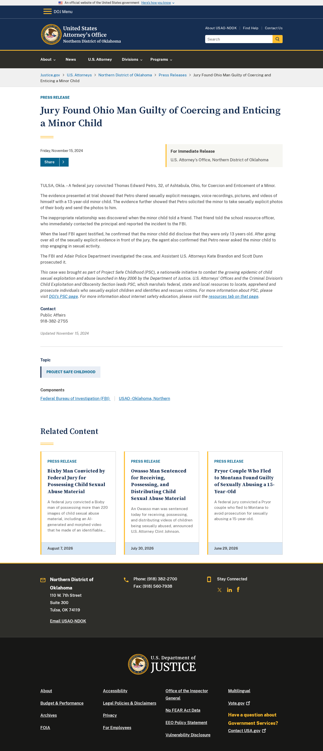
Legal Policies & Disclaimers (129, 703)
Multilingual (239, 691)
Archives (48, 715)
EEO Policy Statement (186, 722)
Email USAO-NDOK (68, 621)
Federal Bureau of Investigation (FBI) (75, 398)
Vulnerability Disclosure (188, 735)
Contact (244, 730)
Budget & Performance (62, 703)
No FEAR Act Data (183, 710)
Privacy (110, 715)
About (46, 691)
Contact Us (274, 28)
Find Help (251, 28)
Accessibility (115, 691)
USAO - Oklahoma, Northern (144, 398)
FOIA (45, 727)
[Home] (81, 44)
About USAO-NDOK (221, 28)
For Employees (117, 727)
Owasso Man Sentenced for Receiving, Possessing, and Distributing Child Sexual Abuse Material (158, 485)
